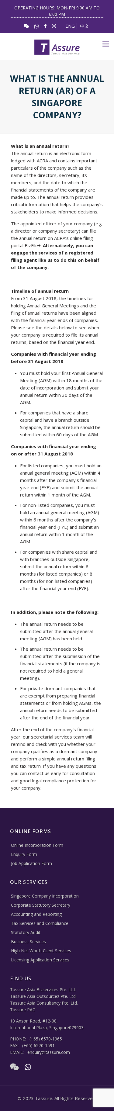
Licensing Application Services (40, 960)
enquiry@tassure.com (48, 1052)
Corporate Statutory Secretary (40, 905)
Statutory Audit (25, 932)
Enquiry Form (24, 854)
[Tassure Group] (57, 46)
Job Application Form (31, 863)
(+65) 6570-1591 (38, 1045)
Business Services (28, 941)
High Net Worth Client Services (41, 951)
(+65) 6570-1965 (45, 1039)
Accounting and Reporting (36, 914)
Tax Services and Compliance (39, 923)
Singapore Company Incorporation (45, 896)
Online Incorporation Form (37, 845)
